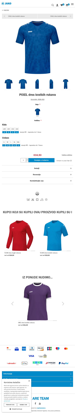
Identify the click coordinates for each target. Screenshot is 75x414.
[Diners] (32, 351)
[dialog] (16, 395)
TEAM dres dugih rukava (12, 253)
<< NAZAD (5, 10)
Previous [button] (12, 303)
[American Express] (24, 351)
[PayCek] (50, 366)
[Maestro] (58, 351)
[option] (8, 84)
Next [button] (62, 303)
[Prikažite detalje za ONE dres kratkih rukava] (37, 301)
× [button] (29, 381)
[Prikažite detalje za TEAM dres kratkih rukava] (55, 235)
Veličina (37, 120)
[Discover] (41, 351)
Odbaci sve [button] (23, 405)
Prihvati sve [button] (10, 405)
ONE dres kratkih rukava (26, 323)
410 (37, 116)
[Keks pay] (37, 366)
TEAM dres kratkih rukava (48, 253)
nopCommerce (41, 408)
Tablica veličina (67, 155)
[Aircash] (11, 366)
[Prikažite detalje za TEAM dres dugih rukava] (19, 235)
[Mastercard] (66, 351)
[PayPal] (63, 366)
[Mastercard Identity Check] (9, 351)
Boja (37, 104)
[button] (16, 409)
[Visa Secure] (17, 351)
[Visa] (31, 359)
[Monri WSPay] (42, 359)
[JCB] (49, 351)
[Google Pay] (24, 366)
